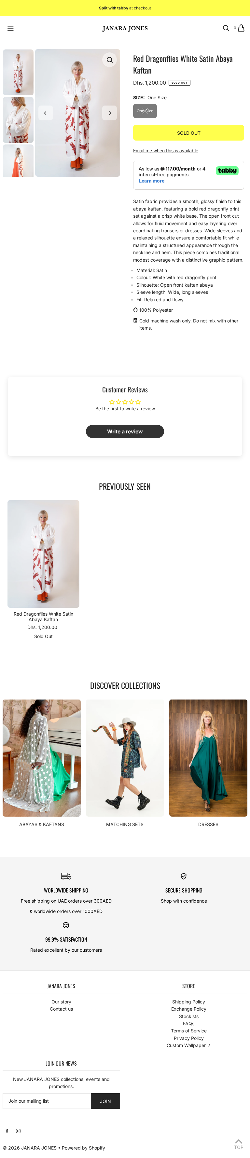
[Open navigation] (50, 27)
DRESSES (208, 824)
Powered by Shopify (83, 1148)
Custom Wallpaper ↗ (189, 1045)
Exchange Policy (188, 1009)
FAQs (188, 1023)
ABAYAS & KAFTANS (41, 824)
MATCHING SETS (125, 824)
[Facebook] (7, 1131)
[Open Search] (226, 28)
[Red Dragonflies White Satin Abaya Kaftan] (43, 554)
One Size (145, 110)
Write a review (125, 431)
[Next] (109, 113)
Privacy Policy (189, 1038)
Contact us (61, 1009)
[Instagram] (18, 1131)
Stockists (189, 1016)
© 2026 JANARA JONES (30, 1148)
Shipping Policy (188, 1001)
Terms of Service (189, 1030)
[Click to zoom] (109, 59)
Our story (61, 1001)
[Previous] (45, 113)
